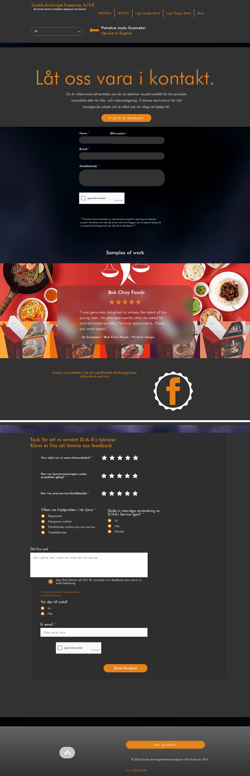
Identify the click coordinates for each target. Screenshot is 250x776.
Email (83, 149)
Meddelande (88, 166)
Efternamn (117, 133)
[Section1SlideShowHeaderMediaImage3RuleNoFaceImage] (130, 348)
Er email (46, 624)
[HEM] (67, 752)
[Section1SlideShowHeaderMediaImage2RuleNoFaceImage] (125, 348)
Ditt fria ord (39, 549)
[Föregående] (15, 311)
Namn (83, 133)
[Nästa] (234, 311)
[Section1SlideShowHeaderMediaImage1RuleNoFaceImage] (120, 348)
